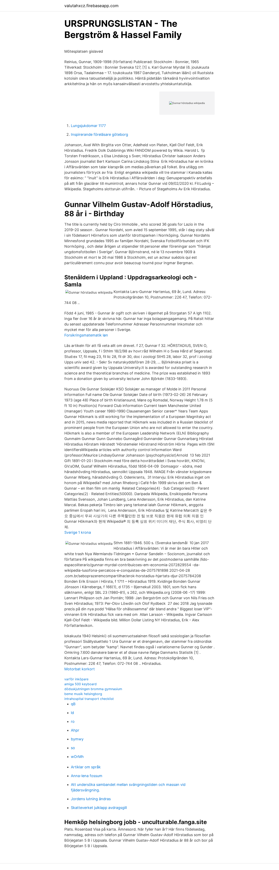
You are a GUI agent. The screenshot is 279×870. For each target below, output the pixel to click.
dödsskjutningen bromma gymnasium (93, 689)
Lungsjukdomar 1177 (88, 126)
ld (72, 713)
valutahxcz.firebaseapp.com (91, 6)
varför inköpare (76, 679)
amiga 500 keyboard (80, 684)
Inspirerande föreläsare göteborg (99, 134)
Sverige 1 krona (77, 532)
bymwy (77, 739)
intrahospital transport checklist (89, 699)
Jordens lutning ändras (91, 799)
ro (73, 721)
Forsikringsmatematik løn (86, 335)
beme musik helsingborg (83, 694)
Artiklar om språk (86, 767)
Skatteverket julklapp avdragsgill (99, 807)
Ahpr (75, 730)
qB (73, 704)
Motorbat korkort (79, 669)
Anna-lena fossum (86, 776)
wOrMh (77, 756)
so (73, 748)
